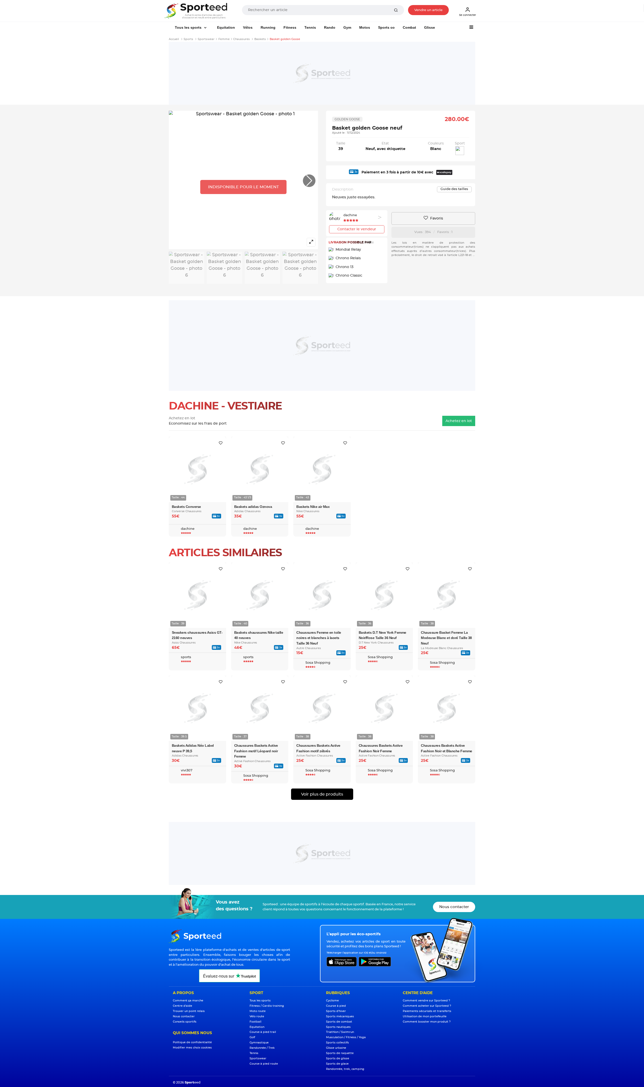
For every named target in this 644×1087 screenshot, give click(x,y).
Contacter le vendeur (356, 229)
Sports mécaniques (340, 1016)
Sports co (386, 27)
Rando (329, 27)
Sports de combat (339, 1021)
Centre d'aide (182, 1005)
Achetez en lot (459, 421)
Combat (409, 27)
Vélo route (257, 1016)
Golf (252, 1037)
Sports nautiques (338, 1027)
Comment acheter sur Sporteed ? (427, 1005)
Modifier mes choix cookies (192, 1047)
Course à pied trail (263, 1032)
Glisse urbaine (336, 1047)
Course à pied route (264, 1063)
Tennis (310, 27)
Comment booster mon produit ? (427, 1021)
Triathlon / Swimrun (340, 1032)
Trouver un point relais (189, 1011)
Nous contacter (454, 907)
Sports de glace (337, 1063)
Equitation (226, 27)
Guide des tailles (454, 189)
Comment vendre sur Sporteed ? (426, 1000)
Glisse (429, 27)
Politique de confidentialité (192, 1042)
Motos (364, 27)
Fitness (290, 27)
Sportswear (258, 1058)
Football (255, 1021)
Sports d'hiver (336, 1011)
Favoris (436, 218)
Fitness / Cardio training (267, 1005)
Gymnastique (259, 1042)
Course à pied (336, 1005)
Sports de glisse (337, 1058)
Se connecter (467, 15)
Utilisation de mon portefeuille (425, 1016)
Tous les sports (189, 27)
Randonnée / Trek (262, 1047)
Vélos (248, 27)
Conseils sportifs (184, 1021)
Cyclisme (332, 1000)
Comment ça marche (188, 1000)
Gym (347, 27)
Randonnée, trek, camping (345, 1069)
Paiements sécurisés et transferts (427, 1011)
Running (268, 27)
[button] (309, 180)
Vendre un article (428, 10)
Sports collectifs (337, 1042)
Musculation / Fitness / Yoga (346, 1037)
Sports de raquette (340, 1053)
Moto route (258, 1011)
